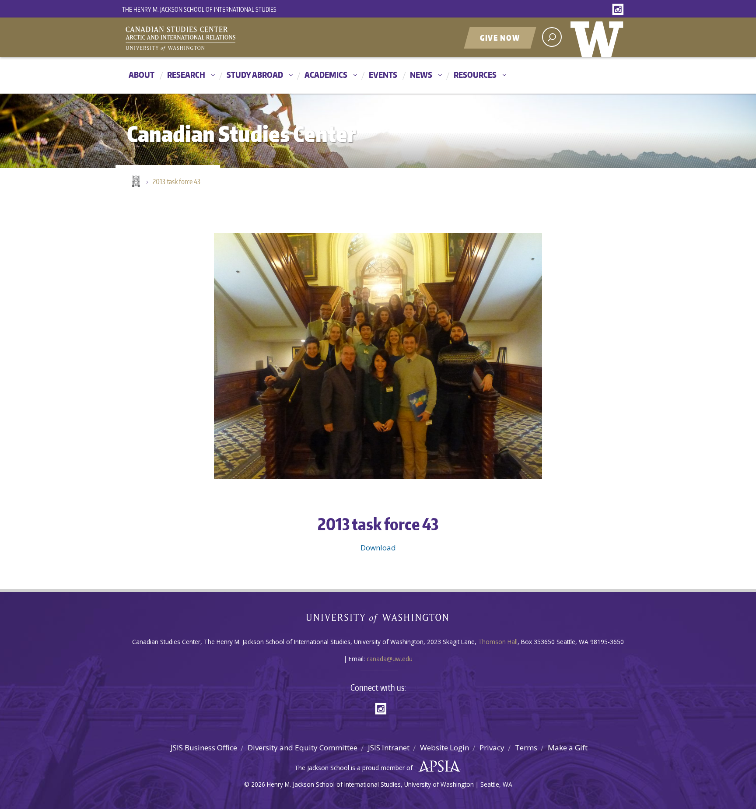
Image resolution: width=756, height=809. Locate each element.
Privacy (492, 747)
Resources (475, 74)
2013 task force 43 (176, 181)
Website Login (444, 747)
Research (186, 74)
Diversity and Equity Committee (302, 747)
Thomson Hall (498, 641)
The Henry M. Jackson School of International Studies (199, 9)
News (421, 74)
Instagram (619, 10)
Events (383, 74)
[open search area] (552, 37)
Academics (325, 74)
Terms (526, 747)
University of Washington (598, 37)
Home (135, 182)
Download (378, 548)
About (141, 74)
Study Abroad (255, 74)
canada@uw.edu (390, 659)
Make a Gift (568, 747)
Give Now (500, 37)
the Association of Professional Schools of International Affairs (437, 766)
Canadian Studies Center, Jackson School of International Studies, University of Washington (220, 38)
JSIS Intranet (389, 747)
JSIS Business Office (204, 747)
